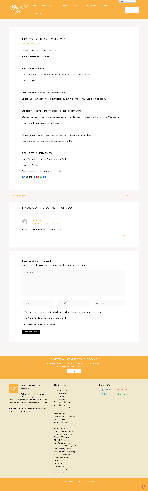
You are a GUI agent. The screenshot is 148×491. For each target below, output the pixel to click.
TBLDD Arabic (60, 472)
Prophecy (58, 411)
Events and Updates (62, 422)
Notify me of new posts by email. (40, 325)
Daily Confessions (61, 405)
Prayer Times (59, 428)
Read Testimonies (61, 420)
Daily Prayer (59, 396)
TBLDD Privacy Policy (63, 455)
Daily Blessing (59, 399)
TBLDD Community (62, 443)
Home (35, 6)
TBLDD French (60, 469)
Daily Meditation (60, 393)
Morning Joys (59, 414)
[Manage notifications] (143, 487)
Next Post (133, 196)
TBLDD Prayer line (61, 440)
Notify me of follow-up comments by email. (45, 318)
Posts (56, 460)
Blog (56, 425)
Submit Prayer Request (63, 431)
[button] (132, 10)
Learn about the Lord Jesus (65, 417)
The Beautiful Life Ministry (64, 452)
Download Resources (63, 457)
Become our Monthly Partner (66, 446)
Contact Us (58, 463)
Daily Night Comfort (62, 402)
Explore (35, 13)
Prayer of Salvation (61, 437)
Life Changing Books (62, 449)
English (123, 1)
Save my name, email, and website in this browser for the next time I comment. (64, 312)
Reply (123, 236)
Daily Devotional (92, 6)
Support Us (59, 466)
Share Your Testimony (63, 434)
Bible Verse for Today (63, 408)
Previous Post (17, 196)
